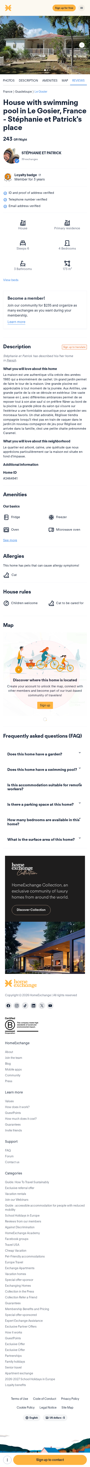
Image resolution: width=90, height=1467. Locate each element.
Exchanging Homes (18, 1285)
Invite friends (13, 1130)
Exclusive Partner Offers (21, 1326)
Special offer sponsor (19, 1279)
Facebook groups (16, 1239)
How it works (13, 1332)
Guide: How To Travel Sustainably (27, 1182)
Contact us (12, 1162)
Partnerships (13, 1355)
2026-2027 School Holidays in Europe (30, 1379)
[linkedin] (33, 1005)
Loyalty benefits (15, 1385)
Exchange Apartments (20, 1268)
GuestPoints (13, 1113)
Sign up (45, 705)
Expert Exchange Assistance (24, 1320)
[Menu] (81, 8)
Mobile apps (13, 1069)
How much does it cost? (21, 1118)
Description (28, 80)
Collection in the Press (19, 1291)
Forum (9, 1156)
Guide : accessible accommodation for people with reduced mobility (45, 1207)
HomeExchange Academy (22, 1233)
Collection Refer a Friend (21, 1297)
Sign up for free (64, 7)
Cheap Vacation (15, 1250)
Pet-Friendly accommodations (25, 1256)
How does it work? (17, 1107)
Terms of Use (19, 1398)
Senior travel (13, 1367)
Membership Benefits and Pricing (27, 1309)
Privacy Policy (70, 1398)
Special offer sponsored (21, 1315)
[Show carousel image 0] (45, 45)
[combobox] (31, 1417)
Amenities (50, 80)
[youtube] (50, 1005)
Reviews (78, 80)
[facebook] (8, 1005)
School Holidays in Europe (22, 1215)
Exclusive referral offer (19, 1188)
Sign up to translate (74, 346)
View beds (10, 280)
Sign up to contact (50, 1460)
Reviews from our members (23, 1221)
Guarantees (13, 1124)
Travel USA (12, 1244)
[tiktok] (25, 1005)
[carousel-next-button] (82, 45)
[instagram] (16, 1005)
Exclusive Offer (15, 1344)
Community (12, 1075)
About (9, 1052)
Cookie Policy (26, 1407)
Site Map (67, 1407)
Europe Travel (14, 1262)
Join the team (13, 1057)
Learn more (16, 322)
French (11, 360)
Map (65, 80)
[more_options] (7, 1460)
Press (8, 1081)
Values (9, 1101)
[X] (42, 1005)
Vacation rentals (15, 1194)
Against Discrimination (20, 1227)
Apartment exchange (19, 1373)
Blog (8, 1063)
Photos (9, 80)
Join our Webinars (16, 1199)
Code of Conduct (44, 1398)
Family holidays (15, 1361)
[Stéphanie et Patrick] (11, 155)
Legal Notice (48, 1407)
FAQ (8, 1150)
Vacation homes (15, 1274)
